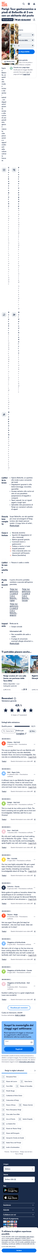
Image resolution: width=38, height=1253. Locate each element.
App (4, 1186)
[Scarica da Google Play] (10, 1190)
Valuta (5, 1175)
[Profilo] (34, 4)
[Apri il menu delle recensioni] (34, 744)
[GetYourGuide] (4, 4)
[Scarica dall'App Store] (10, 1198)
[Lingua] (29, 4)
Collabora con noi (9, 1215)
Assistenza (7, 1205)
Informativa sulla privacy (27, 1062)
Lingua (5, 1164)
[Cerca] (23, 4)
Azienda (6, 1210)
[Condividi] (34, 19)
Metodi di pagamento (10, 1219)
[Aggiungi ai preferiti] (26, 657)
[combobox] (21, 733)
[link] (15, 673)
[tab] (14, 1070)
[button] (6, 44)
